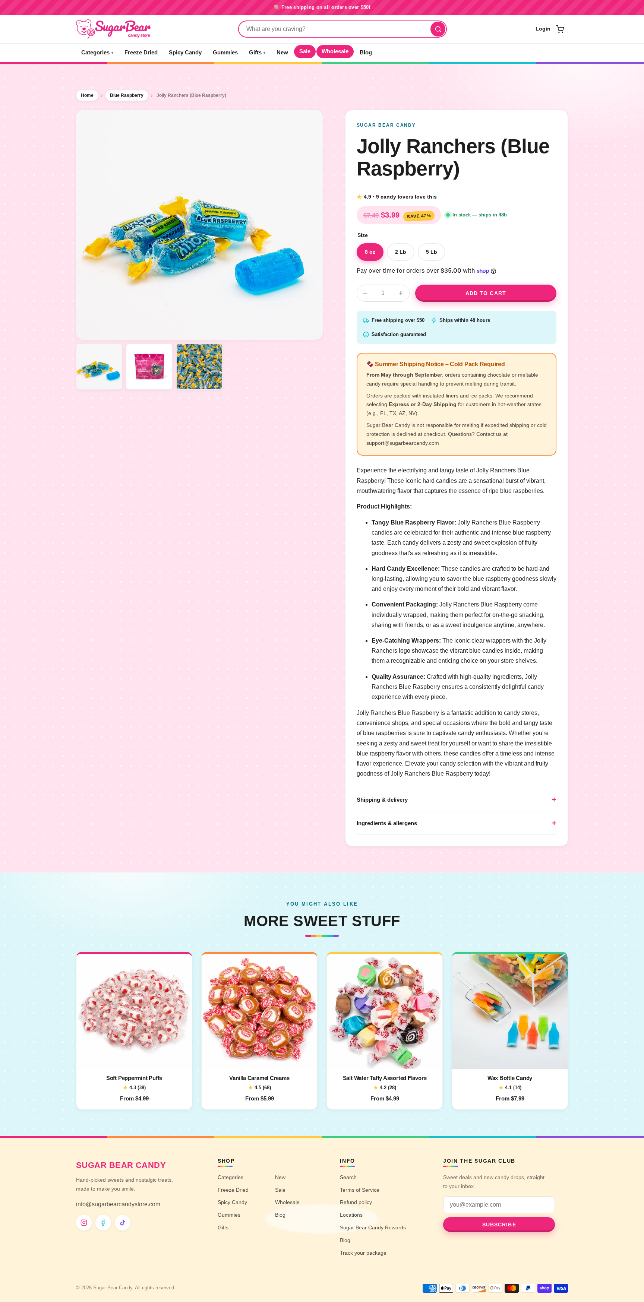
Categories (97, 53)
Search (348, 1177)
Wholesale (335, 51)
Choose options (134, 1059)
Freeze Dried (141, 53)
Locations (351, 1215)
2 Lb (400, 252)
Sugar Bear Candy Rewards (373, 1227)
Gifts (257, 53)
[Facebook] (103, 1222)
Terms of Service (359, 1190)
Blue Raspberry (126, 95)
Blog (366, 53)
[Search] (437, 29)
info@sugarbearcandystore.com (118, 1204)
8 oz (370, 252)
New (282, 53)
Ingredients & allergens (387, 823)
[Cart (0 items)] (560, 29)
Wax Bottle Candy (509, 1078)
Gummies (225, 53)
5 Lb (431, 252)
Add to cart (485, 293)
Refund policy (356, 1202)
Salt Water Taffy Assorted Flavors (385, 1078)
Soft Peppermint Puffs (134, 1078)
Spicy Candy (185, 53)
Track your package (363, 1253)
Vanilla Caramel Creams (259, 1078)
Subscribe (499, 1224)
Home (87, 95)
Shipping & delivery (382, 799)
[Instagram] (84, 1222)
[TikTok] (122, 1222)
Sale (304, 51)
